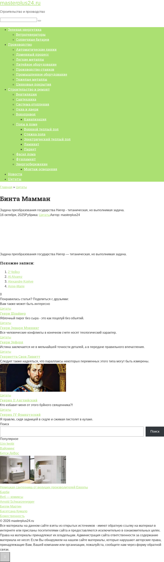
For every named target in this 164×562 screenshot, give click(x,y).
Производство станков (35, 69)
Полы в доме (26, 124)
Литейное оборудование (36, 64)
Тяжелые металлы (31, 79)
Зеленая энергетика (24, 29)
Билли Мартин (10, 506)
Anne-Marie (16, 286)
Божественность (12, 516)
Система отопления (32, 104)
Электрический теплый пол (47, 139)
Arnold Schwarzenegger (17, 501)
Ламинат (31, 144)
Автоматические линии (36, 49)
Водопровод (26, 114)
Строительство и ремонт (29, 89)
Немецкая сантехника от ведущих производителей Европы (44, 487)
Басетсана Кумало (13, 511)
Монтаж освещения (40, 169)
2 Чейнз (14, 272)
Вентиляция (26, 94)
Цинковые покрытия (33, 84)
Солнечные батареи (32, 39)
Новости (15, 174)
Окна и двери (27, 109)
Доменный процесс (32, 54)
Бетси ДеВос (9, 453)
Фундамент (26, 159)
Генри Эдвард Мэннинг (19, 328)
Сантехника (26, 99)
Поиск (4, 424)
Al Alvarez (15, 276)
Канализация (35, 119)
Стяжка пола (34, 134)
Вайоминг (7, 448)
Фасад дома (26, 154)
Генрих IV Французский (20, 414)
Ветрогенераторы (31, 34)
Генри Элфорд (11, 342)
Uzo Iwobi (7, 443)
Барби (4, 492)
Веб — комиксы (11, 497)
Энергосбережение (32, 164)
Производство (20, 44)
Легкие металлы (30, 59)
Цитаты (14, 179)
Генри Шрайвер (13, 313)
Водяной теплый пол (41, 129)
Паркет (30, 149)
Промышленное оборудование (41, 74)
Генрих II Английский (18, 400)
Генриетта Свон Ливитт (20, 356)
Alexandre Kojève (20, 281)
